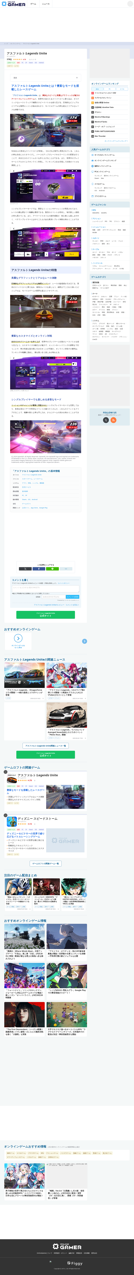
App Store (34, 508)
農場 (122, 312)
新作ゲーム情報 (20, 907)
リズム (94, 266)
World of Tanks (101, 122)
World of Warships (102, 117)
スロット (103, 257)
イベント (56, 698)
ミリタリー (96, 307)
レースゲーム (38, 479)
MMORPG (95, 213)
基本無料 (25, 491)
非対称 (102, 329)
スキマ (94, 331)
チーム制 (119, 326)
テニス (120, 241)
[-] (65, 797)
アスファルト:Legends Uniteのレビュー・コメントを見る (56, 605)
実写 (124, 302)
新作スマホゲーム (110, 188)
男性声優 (100, 302)
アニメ (116, 296)
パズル (120, 252)
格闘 (123, 221)
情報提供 (79, 1253)
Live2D (94, 339)
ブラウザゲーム (100, 196)
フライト (117, 221)
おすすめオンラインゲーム (22, 629)
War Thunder (100, 136)
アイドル (102, 310)
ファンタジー (103, 304)
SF (110, 304)
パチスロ (95, 257)
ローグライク (116, 331)
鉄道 (117, 312)
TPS (110, 221)
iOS (36, 63)
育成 (119, 230)
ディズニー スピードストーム (38, 818)
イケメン (115, 310)
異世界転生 (110, 312)
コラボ (8, 698)
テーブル (95, 249)
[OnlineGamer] (67, 1249)
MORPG (104, 213)
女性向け (95, 299)
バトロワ (114, 337)
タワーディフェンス (109, 230)
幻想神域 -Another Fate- (104, 107)
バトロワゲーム (66, 1153)
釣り (108, 244)
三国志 (114, 307)
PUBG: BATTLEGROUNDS (105, 131)
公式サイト (25, 508)
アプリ (24, 483)
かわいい (104, 296)
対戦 (29, 483)
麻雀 (93, 255)
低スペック (110, 323)
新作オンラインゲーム (111, 176)
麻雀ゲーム (42, 1157)
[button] (84, 641)
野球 (101, 241)
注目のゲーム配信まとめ (20, 875)
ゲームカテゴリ (98, 276)
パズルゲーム (31, 1157)
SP (26, 63)
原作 (101, 299)
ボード (114, 252)
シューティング (97, 221)
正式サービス (11, 63)
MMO (101, 334)
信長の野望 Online (102, 102)
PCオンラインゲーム (102, 171)
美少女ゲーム (107, 1153)
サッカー (95, 241)
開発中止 (95, 288)
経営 (98, 230)
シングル (35, 483)
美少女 (94, 304)
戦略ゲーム (77, 1153)
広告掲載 (87, 1253)
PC (22, 63)
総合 (97, 89)
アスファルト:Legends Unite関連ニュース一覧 (45, 745)
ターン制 (95, 329)
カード (94, 252)
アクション (96, 218)
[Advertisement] (67, 24)
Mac (102, 178)
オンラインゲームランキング (105, 83)
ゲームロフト (11, 56)
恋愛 (110, 296)
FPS (106, 221)
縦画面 (101, 331)
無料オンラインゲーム (103, 166)
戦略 (93, 230)
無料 (18, 63)
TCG (108, 252)
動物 (108, 310)
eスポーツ (95, 296)
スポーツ (10, 66)
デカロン (98, 112)
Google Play (43, 508)
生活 (93, 315)
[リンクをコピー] (66, 568)
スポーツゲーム (27, 479)
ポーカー (102, 252)
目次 (15, 78)
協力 (112, 326)
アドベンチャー (97, 269)
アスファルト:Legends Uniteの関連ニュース (34, 659)
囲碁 (98, 255)
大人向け (108, 299)
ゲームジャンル (98, 204)
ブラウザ (102, 323)
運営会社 (94, 1253)
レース (16, 66)
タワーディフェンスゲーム (16, 1157)
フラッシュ (123, 337)
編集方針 (72, 1253)
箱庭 (124, 230)
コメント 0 (32, 59)
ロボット (116, 304)
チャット (108, 269)
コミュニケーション (105, 266)
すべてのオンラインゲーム (105, 155)
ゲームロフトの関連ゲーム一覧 (45, 863)
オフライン (96, 337)
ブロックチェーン (119, 299)
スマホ (122, 89)
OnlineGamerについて (44, 1253)
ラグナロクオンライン (103, 98)
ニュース (46, 4)
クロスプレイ (113, 334)
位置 (121, 329)
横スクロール (120, 323)
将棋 (103, 255)
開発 (120, 285)
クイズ (115, 269)
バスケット (96, 244)
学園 (119, 307)
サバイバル (96, 312)
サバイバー (105, 337)
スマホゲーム (100, 184)
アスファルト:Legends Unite (31, 475)
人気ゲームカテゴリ (100, 149)
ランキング (98, 176)
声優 (93, 302)
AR (106, 334)
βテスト (106, 285)
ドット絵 (124, 296)
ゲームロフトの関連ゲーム (22, 767)
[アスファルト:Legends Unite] (12, 774)
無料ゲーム (10, 1153)
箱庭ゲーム (86, 1153)
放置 (116, 329)
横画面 (42, 483)
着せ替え (117, 266)
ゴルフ (107, 241)
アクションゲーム (52, 1153)
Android (41, 63)
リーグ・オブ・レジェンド (105, 126)
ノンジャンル (97, 263)
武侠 (98, 315)
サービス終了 (104, 288)
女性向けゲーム (53, 1157)
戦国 (108, 307)
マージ (94, 334)
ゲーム (33, 4)
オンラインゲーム (15, 43)
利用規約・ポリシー (60, 1253)
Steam (31, 63)
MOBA (94, 232)
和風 (103, 312)
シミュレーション (99, 227)
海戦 (103, 315)
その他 (121, 269)
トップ (6, 43)
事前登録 (114, 285)
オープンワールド (98, 326)
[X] (106, 420)
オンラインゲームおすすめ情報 (25, 1146)
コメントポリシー (64, 583)
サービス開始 (10, 907)
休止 (125, 285)
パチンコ (117, 255)
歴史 (103, 307)
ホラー (94, 310)
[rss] (113, 420)
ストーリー (117, 302)
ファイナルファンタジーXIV (105, 93)
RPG (94, 210)
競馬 (103, 244)
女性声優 (108, 302)
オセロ (110, 255)
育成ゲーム (96, 1153)
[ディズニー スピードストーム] (12, 817)
